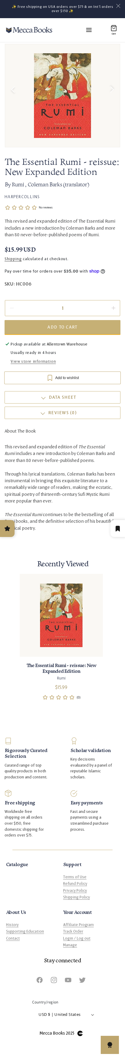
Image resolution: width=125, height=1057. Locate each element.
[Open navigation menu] (89, 30)
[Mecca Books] (29, 30)
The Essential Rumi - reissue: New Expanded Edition (61, 668)
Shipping (13, 259)
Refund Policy (75, 883)
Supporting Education (25, 931)
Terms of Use (74, 877)
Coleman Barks (45, 185)
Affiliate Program (78, 924)
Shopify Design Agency (80, 1033)
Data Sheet (62, 397)
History (12, 924)
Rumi (18, 185)
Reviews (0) (62, 413)
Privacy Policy (75, 890)
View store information (33, 361)
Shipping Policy (76, 897)
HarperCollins (22, 196)
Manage (70, 945)
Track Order (73, 931)
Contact (13, 938)
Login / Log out (76, 938)
